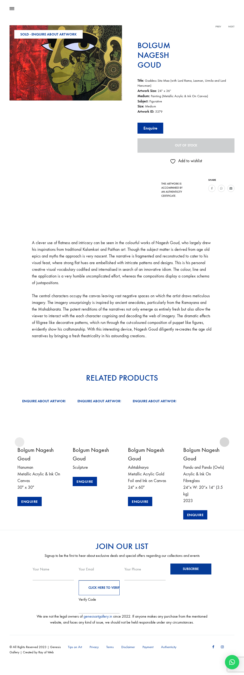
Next (231, 26)
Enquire (150, 128)
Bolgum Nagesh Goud (153, 55)
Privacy (94, 647)
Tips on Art (75, 647)
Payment (147, 647)
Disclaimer (128, 647)
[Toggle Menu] (12, 8)
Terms (110, 647)
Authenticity (168, 647)
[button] (232, 662)
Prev (218, 26)
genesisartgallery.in (98, 616)
